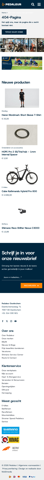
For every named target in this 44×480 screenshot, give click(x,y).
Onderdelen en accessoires (12, 148)
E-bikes (5, 187)
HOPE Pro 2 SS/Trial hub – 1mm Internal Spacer (19, 153)
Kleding (5, 111)
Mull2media (7, 472)
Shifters (5, 224)
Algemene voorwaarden (29, 465)
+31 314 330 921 (10, 313)
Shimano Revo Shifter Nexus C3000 (20, 227)
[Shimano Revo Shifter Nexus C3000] (22, 202)
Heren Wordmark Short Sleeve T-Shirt (21, 114)
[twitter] (7, 321)
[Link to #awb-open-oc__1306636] (33, 4)
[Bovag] (10, 437)
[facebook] (3, 321)
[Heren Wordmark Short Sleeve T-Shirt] (22, 89)
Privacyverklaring (9, 468)
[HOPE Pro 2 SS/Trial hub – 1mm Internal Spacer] (22, 125)
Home (4, 13)
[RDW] (10, 446)
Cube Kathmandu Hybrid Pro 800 (19, 191)
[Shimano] (10, 427)
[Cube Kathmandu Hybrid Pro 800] (22, 165)
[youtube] (15, 321)
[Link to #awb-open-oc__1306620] (39, 4)
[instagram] (11, 321)
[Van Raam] (22, 57)
